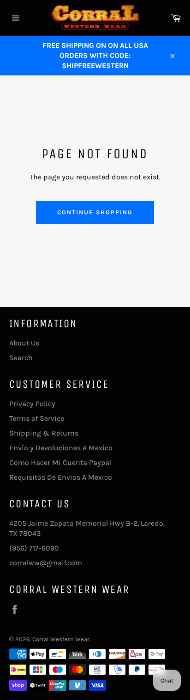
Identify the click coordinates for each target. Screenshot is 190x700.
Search (21, 357)
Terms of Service (36, 418)
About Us (24, 343)
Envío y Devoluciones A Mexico (61, 447)
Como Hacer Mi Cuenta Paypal (60, 462)
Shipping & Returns (43, 433)
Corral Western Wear (60, 639)
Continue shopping (94, 212)
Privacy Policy (32, 403)
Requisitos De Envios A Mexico (60, 477)
